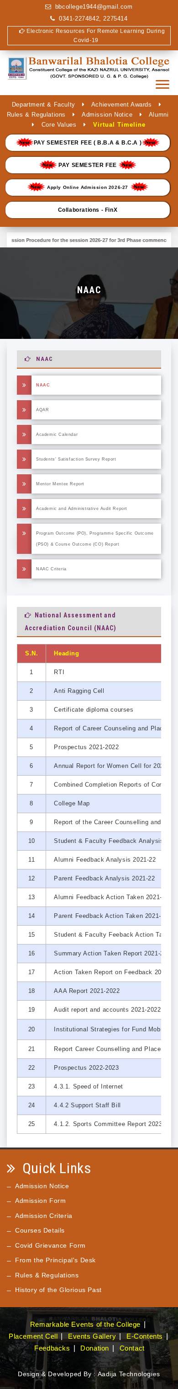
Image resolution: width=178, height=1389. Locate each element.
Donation (94, 1348)
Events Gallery (92, 1336)
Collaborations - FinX (88, 210)
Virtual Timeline (119, 124)
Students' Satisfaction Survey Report (76, 459)
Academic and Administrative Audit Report (81, 508)
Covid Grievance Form (50, 1245)
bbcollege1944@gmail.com (94, 6)
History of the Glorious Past (58, 1289)
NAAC (43, 385)
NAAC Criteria (51, 569)
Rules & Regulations (36, 114)
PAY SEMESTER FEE (88, 165)
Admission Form (40, 1200)
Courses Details (40, 1230)
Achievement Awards (121, 104)
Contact (132, 1348)
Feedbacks (52, 1348)
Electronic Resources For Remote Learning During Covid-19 (95, 35)
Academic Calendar (57, 434)
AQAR (42, 410)
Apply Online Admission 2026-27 (87, 187)
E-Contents (144, 1336)
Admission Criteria (44, 1215)
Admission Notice (107, 114)
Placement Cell (33, 1336)
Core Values (59, 124)
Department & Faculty (43, 104)
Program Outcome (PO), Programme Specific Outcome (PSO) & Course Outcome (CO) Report (95, 539)
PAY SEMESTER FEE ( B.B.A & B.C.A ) (87, 142)
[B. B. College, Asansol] (89, 73)
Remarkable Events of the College (85, 1324)
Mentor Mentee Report (60, 484)
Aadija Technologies (129, 1374)
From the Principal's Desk (55, 1260)
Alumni (159, 114)
